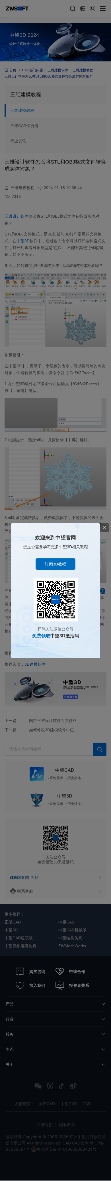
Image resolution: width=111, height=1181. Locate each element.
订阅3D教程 (55, 564)
